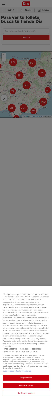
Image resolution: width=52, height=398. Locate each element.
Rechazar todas (26, 385)
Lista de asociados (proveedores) (17, 371)
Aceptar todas (26, 378)
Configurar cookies (26, 393)
